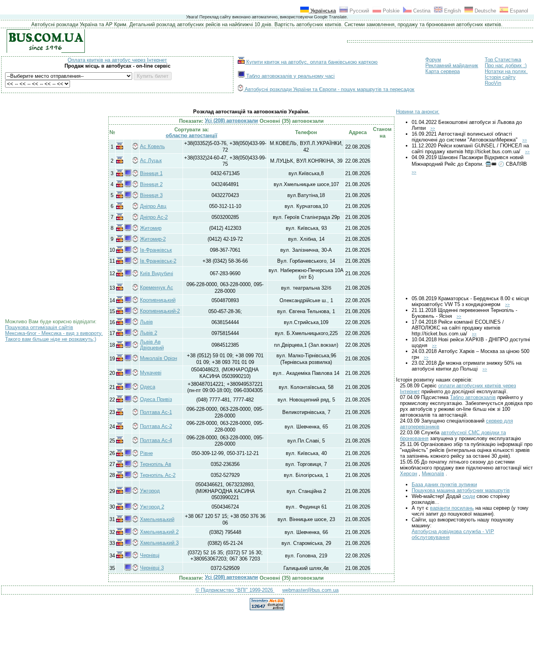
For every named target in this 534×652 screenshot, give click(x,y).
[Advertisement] (56, 185)
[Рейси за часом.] (136, 148)
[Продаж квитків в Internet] (119, 147)
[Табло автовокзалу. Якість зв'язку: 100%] (127, 174)
